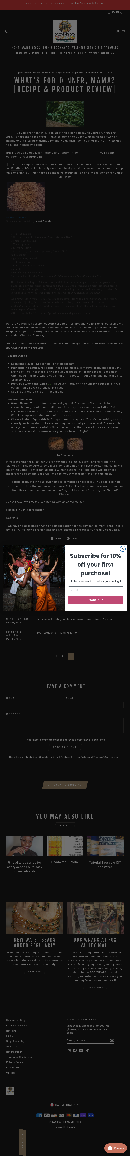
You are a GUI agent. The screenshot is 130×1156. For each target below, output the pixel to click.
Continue (96, 600)
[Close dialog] (123, 549)
